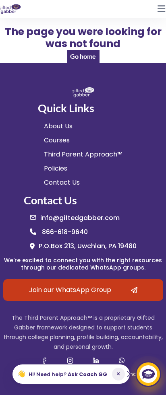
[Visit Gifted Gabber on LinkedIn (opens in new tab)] (96, 360)
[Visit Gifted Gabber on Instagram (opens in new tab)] (70, 360)
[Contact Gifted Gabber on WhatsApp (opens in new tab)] (122, 360)
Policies (55, 168)
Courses (57, 140)
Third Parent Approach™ (83, 154)
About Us (58, 126)
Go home (83, 56)
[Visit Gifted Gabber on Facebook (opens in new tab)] (44, 360)
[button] (71, 374)
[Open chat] (148, 374)
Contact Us (62, 182)
